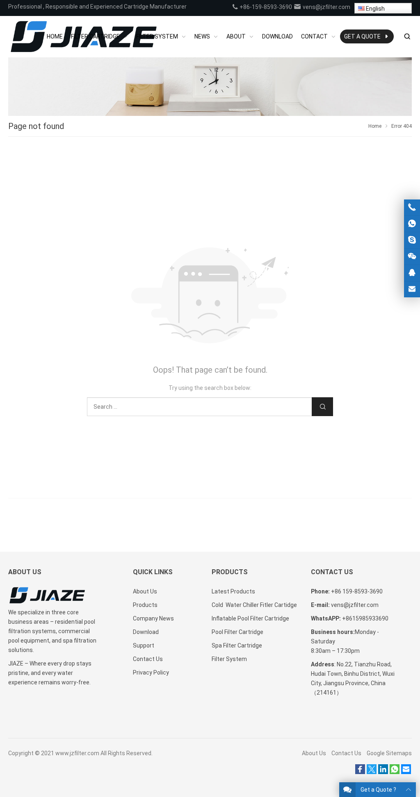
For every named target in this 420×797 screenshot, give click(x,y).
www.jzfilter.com (77, 753)
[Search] (407, 36)
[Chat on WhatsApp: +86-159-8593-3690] (412, 224)
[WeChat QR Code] (412, 257)
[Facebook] (360, 772)
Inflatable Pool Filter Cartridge (250, 618)
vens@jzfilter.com (325, 7)
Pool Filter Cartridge (237, 632)
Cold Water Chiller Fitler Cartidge (254, 605)
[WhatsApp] (394, 772)
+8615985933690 (365, 618)
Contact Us (148, 659)
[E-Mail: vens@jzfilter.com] (412, 289)
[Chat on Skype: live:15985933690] (412, 240)
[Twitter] (371, 772)
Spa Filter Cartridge (237, 645)
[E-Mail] (406, 772)
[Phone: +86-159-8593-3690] (412, 207)
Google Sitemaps (389, 753)
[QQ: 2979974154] (412, 273)
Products (145, 605)
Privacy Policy (151, 672)
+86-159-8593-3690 (265, 7)
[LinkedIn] (383, 772)
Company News (153, 618)
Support (143, 645)
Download (146, 632)
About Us (145, 591)
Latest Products (233, 591)
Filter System (229, 659)
